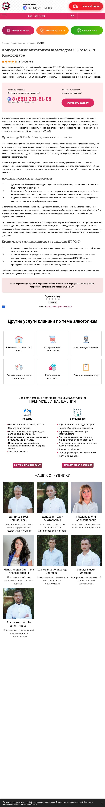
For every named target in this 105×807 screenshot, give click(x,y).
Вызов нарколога (55, 30)
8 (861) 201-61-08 (40, 8)
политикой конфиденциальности (59, 307)
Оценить (52, 302)
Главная (5, 43)
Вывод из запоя (20, 30)
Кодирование (89, 30)
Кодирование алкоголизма (23, 43)
